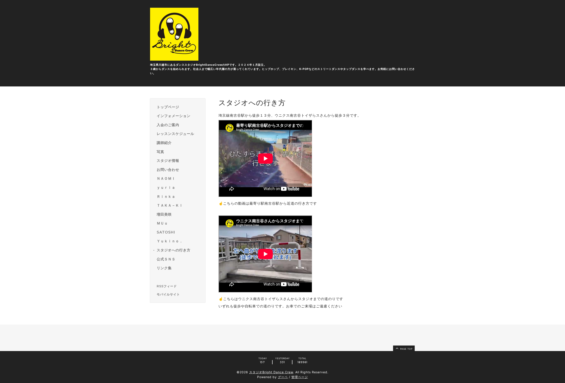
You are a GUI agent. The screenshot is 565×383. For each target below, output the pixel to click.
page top (405, 349)
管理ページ (299, 377)
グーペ (283, 377)
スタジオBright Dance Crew (271, 372)
